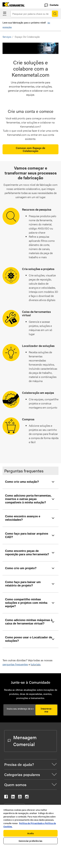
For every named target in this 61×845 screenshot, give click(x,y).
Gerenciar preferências (30, 840)
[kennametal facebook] (6, 797)
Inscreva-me (46, 709)
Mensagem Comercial (25, 740)
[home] (12, 5)
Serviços (7, 36)
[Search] (55, 14)
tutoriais (35, 664)
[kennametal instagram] (27, 797)
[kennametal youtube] (20, 797)
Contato (54, 5)
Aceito (30, 833)
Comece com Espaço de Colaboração (30, 149)
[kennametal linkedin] (13, 797)
